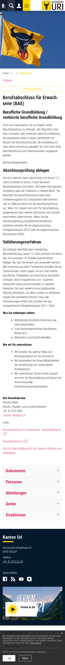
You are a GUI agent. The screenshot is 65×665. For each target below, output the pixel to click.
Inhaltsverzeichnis (32, 88)
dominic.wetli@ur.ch (14, 415)
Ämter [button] (11, 504)
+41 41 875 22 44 (13, 561)
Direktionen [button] (16, 515)
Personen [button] (14, 482)
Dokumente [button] (15, 470)
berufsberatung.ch (15, 441)
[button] (26, 5)
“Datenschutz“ (35, 643)
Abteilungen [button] (16, 493)
